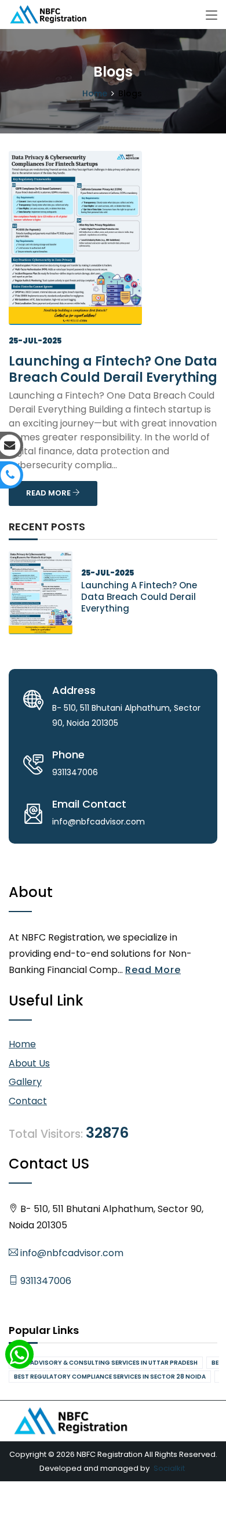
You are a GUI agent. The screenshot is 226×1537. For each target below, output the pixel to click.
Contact (28, 1101)
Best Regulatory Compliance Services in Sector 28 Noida (110, 1376)
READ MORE (49, 492)
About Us (29, 1063)
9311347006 (44, 1281)
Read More (153, 970)
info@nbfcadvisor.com (70, 1253)
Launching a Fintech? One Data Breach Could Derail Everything (113, 369)
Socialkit (169, 1468)
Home (94, 93)
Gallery (25, 1081)
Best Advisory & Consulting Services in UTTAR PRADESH (106, 1362)
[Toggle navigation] (211, 15)
